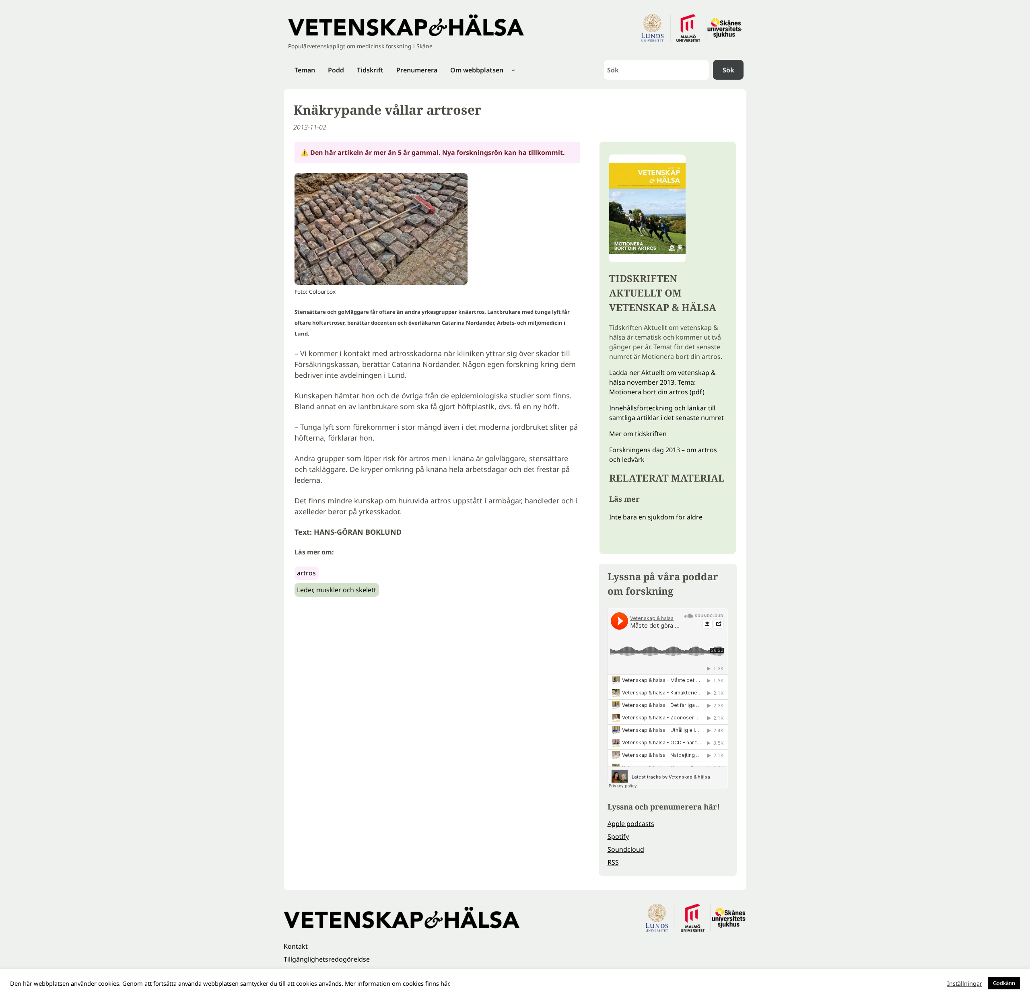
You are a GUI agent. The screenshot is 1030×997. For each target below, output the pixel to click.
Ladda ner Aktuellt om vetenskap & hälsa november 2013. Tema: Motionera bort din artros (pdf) (662, 382)
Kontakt (296, 946)
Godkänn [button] (1004, 983)
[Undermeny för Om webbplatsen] (513, 70)
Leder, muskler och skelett (336, 589)
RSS (613, 862)
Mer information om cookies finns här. (398, 983)
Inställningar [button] (964, 983)
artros (306, 573)
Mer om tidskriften (638, 433)
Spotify (618, 836)
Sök (728, 70)
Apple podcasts (631, 823)
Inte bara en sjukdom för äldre (655, 517)
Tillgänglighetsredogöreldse (327, 959)
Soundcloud (626, 849)
